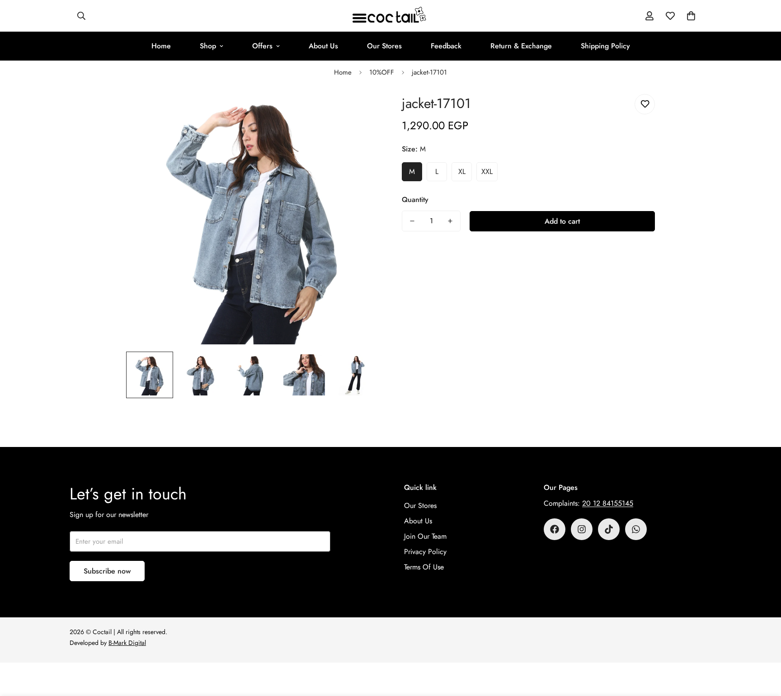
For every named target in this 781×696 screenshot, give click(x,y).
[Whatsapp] (636, 529)
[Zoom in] (360, 111)
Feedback (446, 46)
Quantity (415, 199)
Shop (208, 46)
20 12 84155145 (607, 503)
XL (462, 171)
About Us (323, 46)
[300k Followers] (554, 529)
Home (161, 46)
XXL (487, 171)
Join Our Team (425, 536)
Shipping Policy (605, 46)
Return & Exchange (521, 46)
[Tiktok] (609, 529)
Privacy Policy (425, 551)
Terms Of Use (424, 567)
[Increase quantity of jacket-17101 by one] (450, 221)
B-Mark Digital (127, 642)
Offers (262, 46)
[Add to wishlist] (645, 104)
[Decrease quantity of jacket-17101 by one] (412, 221)
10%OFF (381, 72)
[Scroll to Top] (763, 646)
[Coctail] (390, 16)
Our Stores (384, 46)
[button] (691, 15)
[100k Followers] (582, 529)
